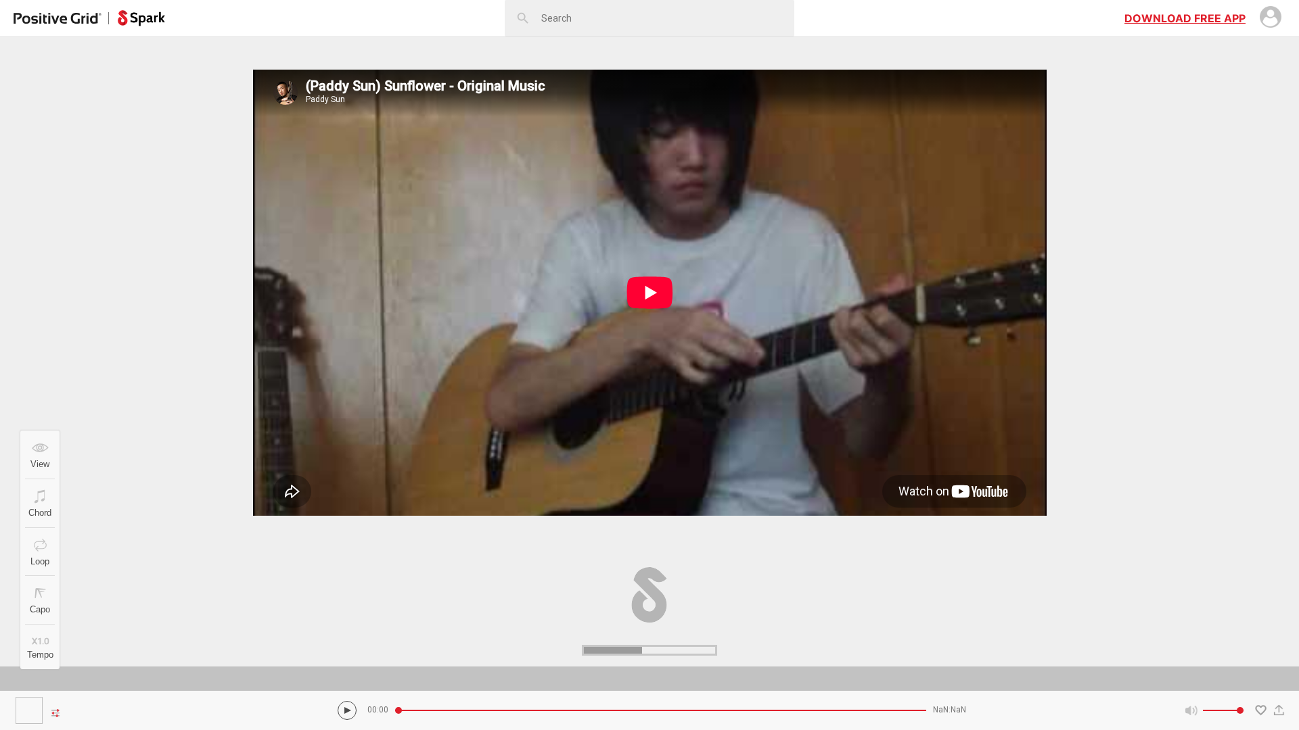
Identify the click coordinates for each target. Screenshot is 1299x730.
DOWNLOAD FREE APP (1185, 18)
